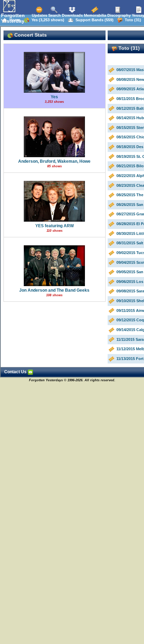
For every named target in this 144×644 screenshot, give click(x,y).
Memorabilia (94, 15)
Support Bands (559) (93, 20)
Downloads (72, 15)
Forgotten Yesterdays (14, 18)
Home (13, 20)
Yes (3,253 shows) (46, 20)
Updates (39, 15)
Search (54, 15)
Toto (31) (132, 20)
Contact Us (16, 371)
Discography (118, 15)
